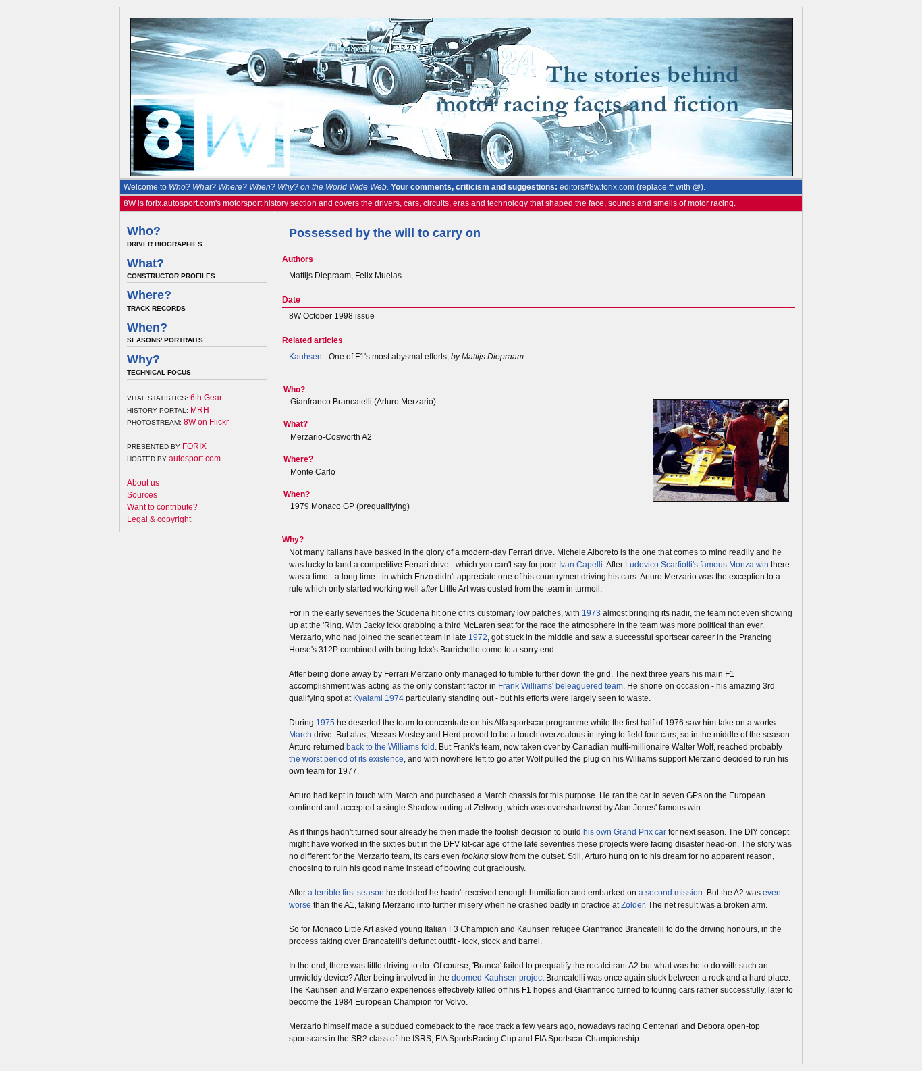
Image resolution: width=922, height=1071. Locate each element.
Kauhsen (305, 356)
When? (147, 327)
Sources (142, 495)
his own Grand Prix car (624, 832)
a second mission (671, 892)
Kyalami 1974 (378, 698)
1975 (325, 722)
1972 (477, 637)
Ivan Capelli (581, 564)
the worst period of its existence (346, 759)
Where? (149, 295)
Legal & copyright (159, 519)
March (300, 734)
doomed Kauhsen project (498, 978)
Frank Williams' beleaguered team (560, 686)
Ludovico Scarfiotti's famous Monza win (697, 564)
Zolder (632, 905)
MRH (199, 410)
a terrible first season (346, 892)
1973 (591, 613)
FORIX (194, 446)
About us (143, 483)
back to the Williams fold (390, 747)
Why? (143, 359)
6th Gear (206, 397)
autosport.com (195, 458)
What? (145, 263)
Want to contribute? (162, 507)
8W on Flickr (206, 422)
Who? (144, 231)
